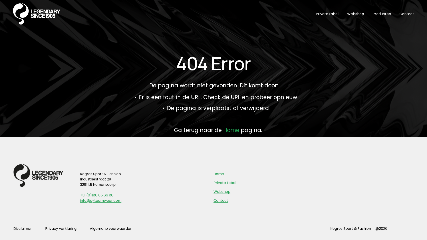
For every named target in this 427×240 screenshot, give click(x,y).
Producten (382, 13)
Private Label (327, 13)
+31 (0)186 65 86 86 (96, 195)
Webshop (355, 13)
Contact (406, 13)
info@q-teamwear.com (100, 200)
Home (231, 130)
